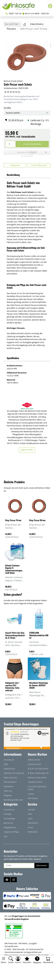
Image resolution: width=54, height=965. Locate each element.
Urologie (7, 814)
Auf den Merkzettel (39, 165)
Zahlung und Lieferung (14, 773)
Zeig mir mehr (27, 449)
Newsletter (9, 786)
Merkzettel (32, 831)
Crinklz (31, 794)
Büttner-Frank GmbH (13, 81)
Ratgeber (8, 795)
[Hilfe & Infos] (50, 6)
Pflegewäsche (10, 827)
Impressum (9, 759)
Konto (30, 827)
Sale (5, 836)
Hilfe (30, 814)
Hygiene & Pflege (11, 831)
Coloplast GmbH (35, 782)
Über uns (8, 790)
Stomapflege (9, 818)
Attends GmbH (34, 764)
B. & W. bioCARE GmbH (38, 768)
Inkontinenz (9, 809)
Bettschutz (8, 823)
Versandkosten (28, 136)
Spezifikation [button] (13, 358)
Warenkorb (33, 823)
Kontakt (31, 809)
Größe (7, 108)
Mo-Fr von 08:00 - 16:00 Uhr (37, 13)
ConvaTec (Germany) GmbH (37, 788)
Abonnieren (41, 865)
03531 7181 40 (14, 13)
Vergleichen (15, 165)
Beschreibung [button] (13, 175)
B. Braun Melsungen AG (38, 773)
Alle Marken (33, 798)
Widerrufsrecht (10, 777)
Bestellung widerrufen (13, 799)
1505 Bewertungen (13, 748)
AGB (6, 764)
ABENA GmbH (34, 759)
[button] (27, 153)
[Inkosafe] (19, 6)
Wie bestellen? (10, 782)
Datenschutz (9, 768)
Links (30, 818)
